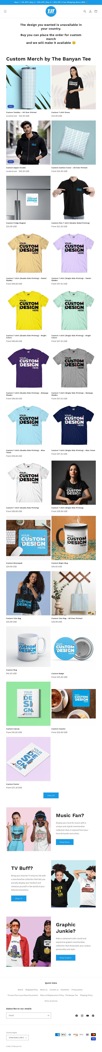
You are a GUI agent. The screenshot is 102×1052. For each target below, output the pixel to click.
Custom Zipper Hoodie (16, 168)
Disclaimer (65, 990)
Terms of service (51, 1001)
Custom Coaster (58, 729)
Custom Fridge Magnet (16, 223)
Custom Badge (57, 673)
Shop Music (65, 842)
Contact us (54, 990)
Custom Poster (12, 784)
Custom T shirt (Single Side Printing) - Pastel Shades (71, 279)
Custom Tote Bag (13, 618)
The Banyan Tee (16, 1046)
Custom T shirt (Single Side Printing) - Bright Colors (71, 337)
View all (51, 795)
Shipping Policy (32, 990)
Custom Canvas (13, 729)
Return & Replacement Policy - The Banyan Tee (59, 995)
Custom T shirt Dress (60, 112)
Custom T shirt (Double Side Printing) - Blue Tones (25, 451)
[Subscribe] (48, 1015)
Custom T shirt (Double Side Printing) (22, 508)
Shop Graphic (66, 958)
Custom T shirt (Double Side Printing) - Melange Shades (27, 394)
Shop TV (18, 898)
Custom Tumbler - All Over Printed (21, 112)
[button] (5, 11)
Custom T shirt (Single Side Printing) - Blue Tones (73, 450)
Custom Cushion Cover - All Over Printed (69, 168)
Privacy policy (77, 990)
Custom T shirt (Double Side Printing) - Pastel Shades (26, 279)
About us (43, 990)
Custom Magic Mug (59, 563)
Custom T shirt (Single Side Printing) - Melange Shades (72, 394)
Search (20, 990)
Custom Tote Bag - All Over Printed (66, 618)
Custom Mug (11, 670)
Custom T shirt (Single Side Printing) (67, 508)
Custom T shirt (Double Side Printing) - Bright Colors (26, 337)
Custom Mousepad (14, 563)
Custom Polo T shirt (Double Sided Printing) (70, 223)
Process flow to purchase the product (23, 995)
